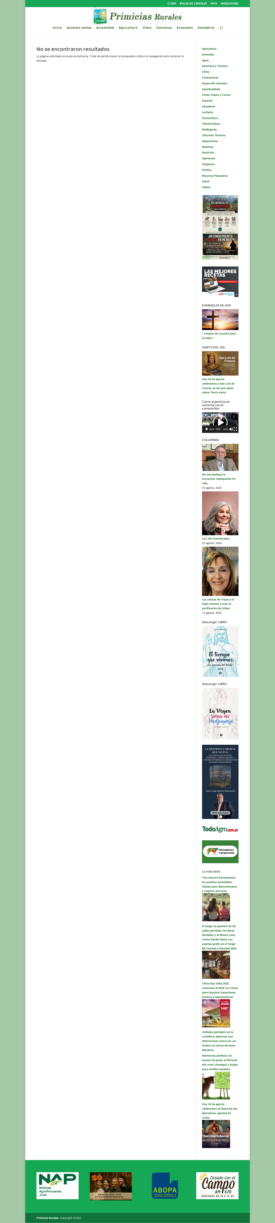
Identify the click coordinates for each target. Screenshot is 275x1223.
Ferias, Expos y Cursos (216, 95)
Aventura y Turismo (215, 66)
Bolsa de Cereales (193, 3)
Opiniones (208, 158)
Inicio (57, 29)
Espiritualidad (211, 89)
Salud (205, 181)
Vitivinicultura (211, 123)
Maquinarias (210, 141)
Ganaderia (208, 106)
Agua (205, 60)
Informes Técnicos (214, 135)
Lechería (207, 112)
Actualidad (105, 29)
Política (207, 170)
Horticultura (210, 118)
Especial (207, 100)
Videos (206, 187)
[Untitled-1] (220, 862)
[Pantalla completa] (235, 429)
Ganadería (206, 29)
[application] (220, 422)
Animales (208, 54)
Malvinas (207, 147)
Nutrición (208, 152)
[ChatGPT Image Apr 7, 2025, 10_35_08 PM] (111, 1199)
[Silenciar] (231, 429)
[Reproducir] (207, 429)
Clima (171, 3)
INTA (213, 3)
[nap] (57, 1198)
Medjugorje (230, 3)
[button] (220, 422)
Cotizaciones (210, 77)
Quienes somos (79, 29)
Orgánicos (208, 164)
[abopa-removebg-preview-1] (164, 1198)
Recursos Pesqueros (215, 175)
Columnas (164, 29)
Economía (185, 29)
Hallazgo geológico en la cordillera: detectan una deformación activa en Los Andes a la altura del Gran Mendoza (219, 1041)
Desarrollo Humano (214, 83)
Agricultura (128, 29)
